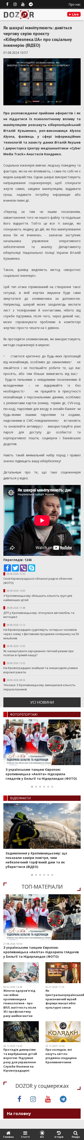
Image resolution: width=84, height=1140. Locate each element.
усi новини (42, 702)
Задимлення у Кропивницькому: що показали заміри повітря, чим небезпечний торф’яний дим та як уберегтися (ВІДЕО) (36, 860)
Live (75, 14)
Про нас (75, 4)
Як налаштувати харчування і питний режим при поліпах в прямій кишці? (38, 653)
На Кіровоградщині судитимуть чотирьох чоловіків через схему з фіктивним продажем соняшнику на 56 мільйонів (41, 634)
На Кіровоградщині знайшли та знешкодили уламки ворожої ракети (40, 670)
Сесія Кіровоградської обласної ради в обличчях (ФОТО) (37, 581)
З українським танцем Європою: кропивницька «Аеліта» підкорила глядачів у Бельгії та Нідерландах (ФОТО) (41, 774)
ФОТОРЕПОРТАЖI (23, 714)
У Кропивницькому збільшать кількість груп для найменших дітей (37, 598)
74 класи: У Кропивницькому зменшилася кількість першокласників (39, 687)
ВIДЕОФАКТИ (20, 798)
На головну (19, 1113)
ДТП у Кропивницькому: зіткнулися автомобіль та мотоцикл (38, 615)
